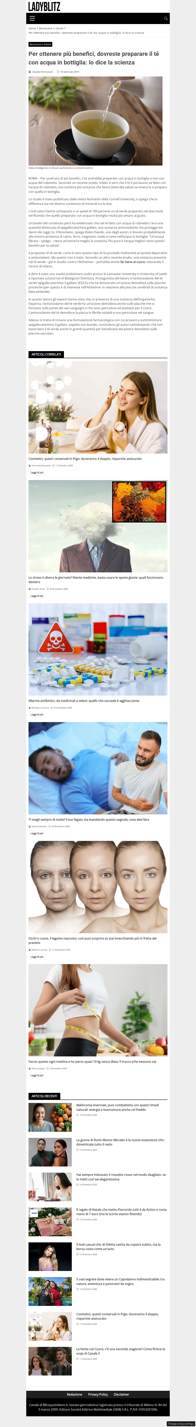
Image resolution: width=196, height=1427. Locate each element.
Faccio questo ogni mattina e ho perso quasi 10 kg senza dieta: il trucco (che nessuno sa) (92, 1061)
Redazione (74, 1394)
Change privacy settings (181, 1423)
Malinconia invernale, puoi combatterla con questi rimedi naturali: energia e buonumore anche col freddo (117, 1107)
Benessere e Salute (40, 44)
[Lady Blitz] (44, 6)
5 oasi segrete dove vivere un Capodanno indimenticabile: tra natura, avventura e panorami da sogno (120, 1281)
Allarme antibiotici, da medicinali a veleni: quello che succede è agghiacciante (84, 701)
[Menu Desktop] (32, 18)
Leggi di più (37, 472)
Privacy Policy (98, 1394)
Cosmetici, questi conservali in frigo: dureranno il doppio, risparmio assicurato (85, 459)
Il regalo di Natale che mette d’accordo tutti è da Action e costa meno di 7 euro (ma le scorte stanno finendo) (121, 1211)
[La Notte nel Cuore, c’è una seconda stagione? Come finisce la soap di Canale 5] (50, 1361)
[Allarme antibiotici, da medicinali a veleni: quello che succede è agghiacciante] (98, 649)
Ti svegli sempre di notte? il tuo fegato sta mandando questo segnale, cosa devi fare (89, 819)
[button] (165, 18)
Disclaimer (121, 1394)
